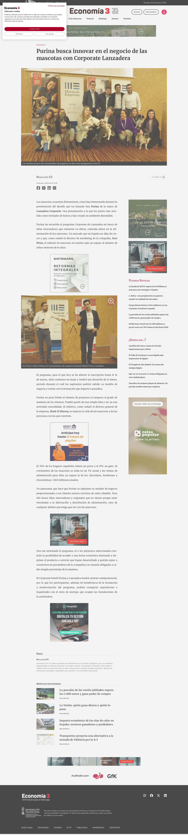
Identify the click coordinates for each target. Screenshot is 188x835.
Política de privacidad (56, 6)
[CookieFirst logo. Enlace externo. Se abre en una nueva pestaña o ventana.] (12, 8)
